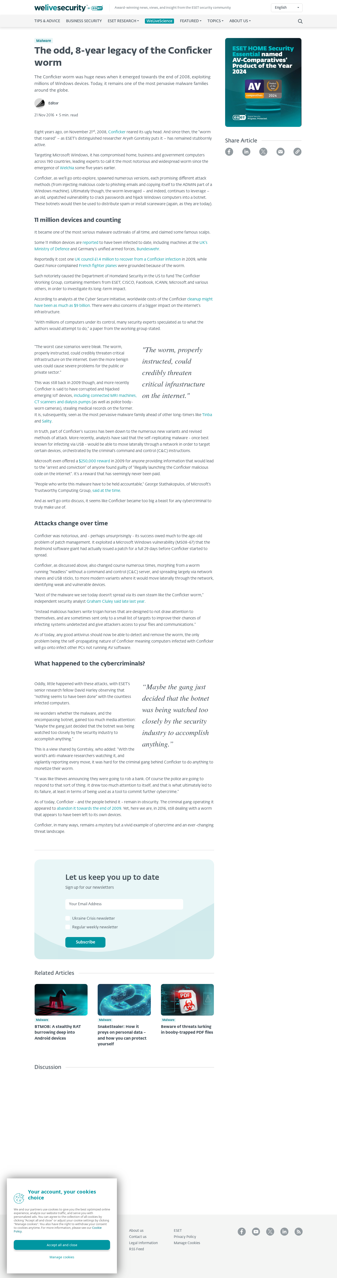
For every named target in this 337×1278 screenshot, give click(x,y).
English (281, 7)
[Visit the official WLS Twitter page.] (270, 1232)
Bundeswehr (148, 249)
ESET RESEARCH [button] (122, 21)
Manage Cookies (187, 1243)
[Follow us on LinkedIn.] (284, 1232)
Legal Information (143, 1243)
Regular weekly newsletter (95, 927)
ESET (178, 1230)
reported (91, 243)
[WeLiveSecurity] (72, 8)
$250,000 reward (94, 461)
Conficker (117, 132)
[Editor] (41, 103)
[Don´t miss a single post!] (299, 1232)
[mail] (280, 152)
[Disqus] (124, 1139)
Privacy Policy (185, 1237)
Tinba (207, 415)
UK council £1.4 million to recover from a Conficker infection (128, 260)
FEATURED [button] (189, 21)
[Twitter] (263, 152)
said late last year (129, 602)
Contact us (137, 1237)
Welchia (67, 168)
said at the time (106, 491)
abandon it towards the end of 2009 (89, 809)
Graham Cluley (100, 602)
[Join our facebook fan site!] (242, 1232)
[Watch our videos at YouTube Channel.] (256, 1232)
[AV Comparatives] (263, 85)
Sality (47, 421)
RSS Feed (136, 1249)
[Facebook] (229, 152)
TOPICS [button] (214, 21)
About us (136, 1230)
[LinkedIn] (246, 152)
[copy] (297, 152)
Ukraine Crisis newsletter (93, 919)
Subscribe (85, 942)
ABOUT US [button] (238, 21)
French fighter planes (98, 266)
